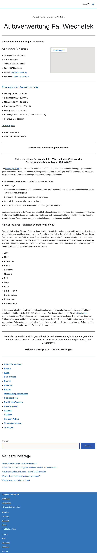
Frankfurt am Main (9, 529)
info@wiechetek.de (19, 72)
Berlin (4, 525)
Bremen (5, 551)
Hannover (5, 521)
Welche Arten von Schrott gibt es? (16, 480)
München (5, 512)
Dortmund (5, 547)
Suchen (5, 441)
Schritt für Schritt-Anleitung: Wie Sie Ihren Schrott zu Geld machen (29, 468)
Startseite (36, 17)
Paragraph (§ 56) (12, 169)
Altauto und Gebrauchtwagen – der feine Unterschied (24, 472)
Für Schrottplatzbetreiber (11, 507)
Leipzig (4, 534)
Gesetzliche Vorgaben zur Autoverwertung (19, 463)
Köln (4, 538)
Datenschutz (6, 503)
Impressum (6, 499)
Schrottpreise (82, 313)
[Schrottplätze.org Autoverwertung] (9, 4)
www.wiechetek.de (21, 76)
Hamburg (5, 516)
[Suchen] (93, 4)
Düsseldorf (6, 543)
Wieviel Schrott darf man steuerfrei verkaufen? (21, 476)
